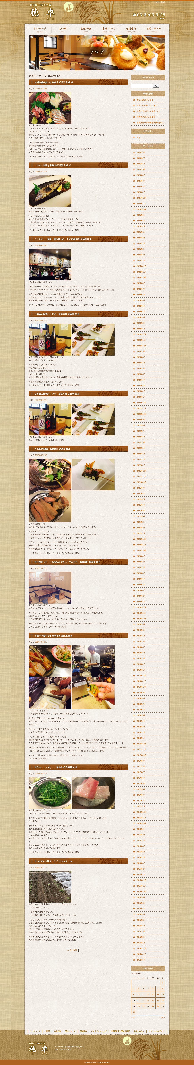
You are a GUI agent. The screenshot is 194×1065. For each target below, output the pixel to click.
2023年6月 (141, 368)
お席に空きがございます (147, 105)
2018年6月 (141, 710)
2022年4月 (141, 448)
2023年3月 (141, 386)
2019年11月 (141, 613)
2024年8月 (141, 289)
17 (139, 1000)
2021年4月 (141, 516)
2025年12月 (141, 198)
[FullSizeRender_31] (50, 205)
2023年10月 (141, 346)
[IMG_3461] (50, 521)
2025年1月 (141, 260)
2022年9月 (141, 420)
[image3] (50, 707)
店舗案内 (131, 29)
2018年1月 (141, 738)
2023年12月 (141, 334)
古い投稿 (72, 950)
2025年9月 (141, 215)
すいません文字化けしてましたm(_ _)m (53, 861)
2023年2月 (141, 391)
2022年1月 (141, 465)
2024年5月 (141, 306)
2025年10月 (141, 209)
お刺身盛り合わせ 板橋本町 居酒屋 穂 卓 (54, 82)
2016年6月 (141, 846)
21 (158, 1000)
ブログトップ (148, 77)
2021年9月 (141, 488)
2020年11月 (141, 545)
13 (153, 994)
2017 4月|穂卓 (160, 2)
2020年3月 (141, 590)
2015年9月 (141, 897)
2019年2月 (141, 664)
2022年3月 (141, 454)
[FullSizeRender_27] (93, 434)
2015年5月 (141, 920)
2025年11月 (141, 204)
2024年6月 (141, 300)
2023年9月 (141, 351)
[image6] (93, 707)
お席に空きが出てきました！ (149, 111)
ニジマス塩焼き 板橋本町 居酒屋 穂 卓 (53, 165)
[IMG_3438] (50, 807)
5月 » (163, 1018)
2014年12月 (141, 948)
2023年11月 (141, 340)
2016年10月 (141, 823)
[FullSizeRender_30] (50, 279)
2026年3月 (141, 181)
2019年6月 (141, 641)
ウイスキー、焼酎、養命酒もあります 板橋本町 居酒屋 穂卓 (63, 239)
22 (163, 1000)
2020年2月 (141, 596)
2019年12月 (141, 607)
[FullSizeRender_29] (93, 354)
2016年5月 (141, 852)
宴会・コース (108, 29)
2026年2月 (141, 187)
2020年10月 (141, 550)
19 (148, 1000)
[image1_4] (50, 675)
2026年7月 (141, 158)
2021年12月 (141, 471)
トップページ (40, 29)
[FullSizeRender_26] (50, 434)
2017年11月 (141, 749)
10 (139, 994)
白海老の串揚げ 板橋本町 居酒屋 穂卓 (52, 449)
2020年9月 (141, 556)
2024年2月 (141, 323)
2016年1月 (141, 875)
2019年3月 (141, 658)
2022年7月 (141, 431)
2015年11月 (141, 886)
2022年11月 (141, 408)
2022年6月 (141, 437)
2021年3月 (141, 522)
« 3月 (133, 1018)
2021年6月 (141, 505)
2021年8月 (141, 494)
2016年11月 (141, 818)
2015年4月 (141, 926)
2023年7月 (141, 363)
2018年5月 (141, 715)
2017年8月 (141, 766)
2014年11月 (141, 954)
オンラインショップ (99, 1031)
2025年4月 (141, 243)
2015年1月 (141, 943)
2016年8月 (141, 835)
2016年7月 (141, 840)
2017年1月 (141, 806)
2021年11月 (141, 476)
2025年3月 (141, 249)
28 (158, 1006)
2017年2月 (141, 801)
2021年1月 (141, 533)
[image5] (93, 675)
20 (153, 1000)
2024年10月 (141, 277)
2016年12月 (141, 812)
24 (139, 1006)
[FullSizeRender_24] (50, 489)
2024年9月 (141, 283)
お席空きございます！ (146, 117)
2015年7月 (141, 909)
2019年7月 (141, 636)
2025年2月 (141, 255)
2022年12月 (141, 403)
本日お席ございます (145, 100)
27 (153, 1006)
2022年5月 (141, 442)
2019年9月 (141, 624)
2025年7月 (141, 226)
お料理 (63, 29)
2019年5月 (141, 647)
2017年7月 (141, 772)
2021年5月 (141, 511)
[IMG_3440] (93, 807)
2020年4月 (141, 585)
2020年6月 (141, 573)
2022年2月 (141, 459)
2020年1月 (141, 602)
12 (148, 994)
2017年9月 (141, 761)
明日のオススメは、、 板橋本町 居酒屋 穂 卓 (56, 767)
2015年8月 (141, 903)
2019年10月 (141, 619)
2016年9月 (141, 829)
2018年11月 (141, 681)
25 (143, 1006)
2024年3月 (141, 317)
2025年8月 (141, 221)
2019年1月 (141, 670)
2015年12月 (141, 880)
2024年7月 (141, 295)
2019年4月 (141, 653)
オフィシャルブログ (156, 1031)
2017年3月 (141, 795)
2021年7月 (141, 499)
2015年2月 (141, 937)
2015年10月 (141, 892)
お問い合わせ (153, 29)
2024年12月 (141, 266)
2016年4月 (141, 857)
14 (158, 994)
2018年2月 (141, 732)
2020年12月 (141, 539)
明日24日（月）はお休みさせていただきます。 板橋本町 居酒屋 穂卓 (67, 562)
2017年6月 (141, 778)
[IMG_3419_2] (50, 901)
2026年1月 (141, 192)
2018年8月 (141, 698)
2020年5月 (141, 579)
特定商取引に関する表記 (120, 1031)
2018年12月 (141, 676)
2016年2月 (141, 869)
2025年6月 (141, 232)
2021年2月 (141, 528)
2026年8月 (141, 152)
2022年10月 (141, 414)
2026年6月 (141, 164)
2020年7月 (141, 567)
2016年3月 (141, 863)
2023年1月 (141, 397)
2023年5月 (141, 374)
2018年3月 (141, 727)
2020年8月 (141, 562)
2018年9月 (141, 693)
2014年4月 (141, 960)
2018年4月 (141, 721)
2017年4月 (141, 789)
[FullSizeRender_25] (93, 489)
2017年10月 (141, 755)
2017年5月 (141, 784)
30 (134, 1012)
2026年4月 (141, 175)
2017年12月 (141, 744)
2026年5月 (141, 169)
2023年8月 (141, 357)
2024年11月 (141, 272)
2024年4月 (141, 312)
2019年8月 (141, 630)
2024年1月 (141, 329)
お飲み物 (85, 29)
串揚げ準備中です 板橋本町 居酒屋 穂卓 (53, 635)
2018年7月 (141, 704)
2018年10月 (141, 687)
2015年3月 (141, 931)
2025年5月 (141, 238)
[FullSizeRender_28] (50, 354)
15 (163, 994)
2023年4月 (141, 380)
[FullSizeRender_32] (50, 122)
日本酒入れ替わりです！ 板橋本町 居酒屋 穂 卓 (57, 314)
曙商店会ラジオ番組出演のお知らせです (151, 123)
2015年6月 (141, 914)
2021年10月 (141, 482)
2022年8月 (141, 425)
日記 (138, 137)
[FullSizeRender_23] (50, 602)
